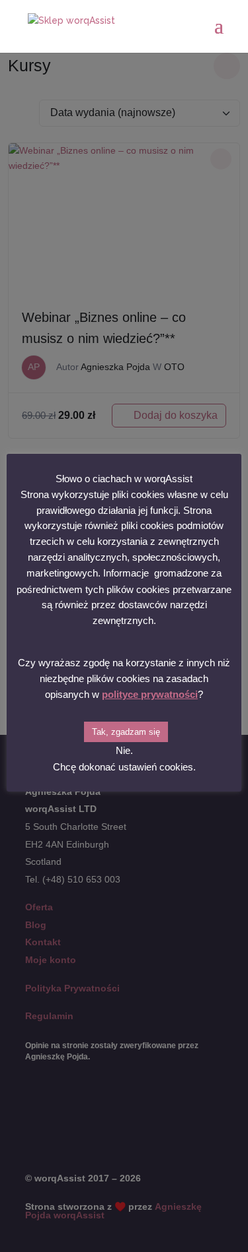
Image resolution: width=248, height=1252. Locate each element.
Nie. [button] (124, 750)
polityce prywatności (150, 694)
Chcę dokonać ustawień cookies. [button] (124, 766)
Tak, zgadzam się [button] (126, 732)
